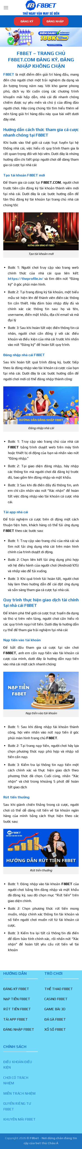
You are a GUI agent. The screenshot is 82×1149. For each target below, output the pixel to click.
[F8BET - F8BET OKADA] (41, 7)
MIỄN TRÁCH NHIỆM (19, 1093)
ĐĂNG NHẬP (55, 21)
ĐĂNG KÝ (27, 21)
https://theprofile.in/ (25, 279)
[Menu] (6, 7)
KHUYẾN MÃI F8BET (19, 1119)
